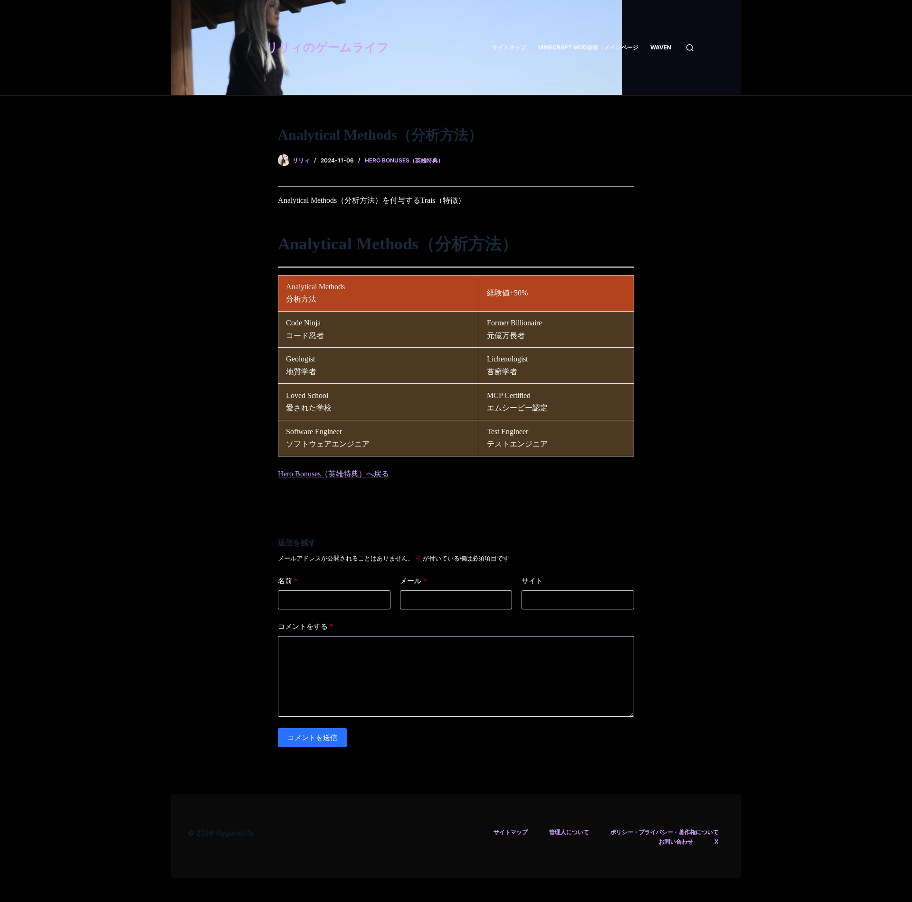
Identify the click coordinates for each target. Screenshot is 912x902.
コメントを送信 (312, 737)
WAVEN (660, 47)
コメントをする (305, 626)
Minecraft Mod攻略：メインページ (588, 47)
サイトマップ (509, 47)
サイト (532, 580)
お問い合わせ (676, 841)
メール (413, 580)
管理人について (569, 832)
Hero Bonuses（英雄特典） (404, 160)
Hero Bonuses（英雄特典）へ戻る (333, 474)
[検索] (690, 47)
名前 (288, 580)
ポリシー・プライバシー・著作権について (664, 832)
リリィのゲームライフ (327, 47)
